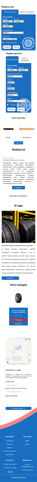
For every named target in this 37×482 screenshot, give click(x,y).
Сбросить (16, 47)
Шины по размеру (10, 12)
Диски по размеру (12, 60)
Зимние (6, 39)
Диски (27, 444)
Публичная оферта (27, 470)
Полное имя (10, 382)
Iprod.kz (22, 477)
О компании (10, 441)
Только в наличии (11, 43)
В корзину (18, 320)
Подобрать (6, 47)
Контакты (10, 444)
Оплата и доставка (10, 451)
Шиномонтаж (10, 454)
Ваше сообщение (11, 396)
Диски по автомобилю (25, 60)
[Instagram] (11, 472)
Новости (9, 448)
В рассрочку (18, 323)
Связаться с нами (17, 408)
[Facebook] (8, 472)
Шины (27, 441)
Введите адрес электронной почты (16, 388)
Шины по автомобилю (27, 12)
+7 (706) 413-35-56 (9, 468)
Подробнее (18, 143)
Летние (13, 39)
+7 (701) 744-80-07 (10, 464)
